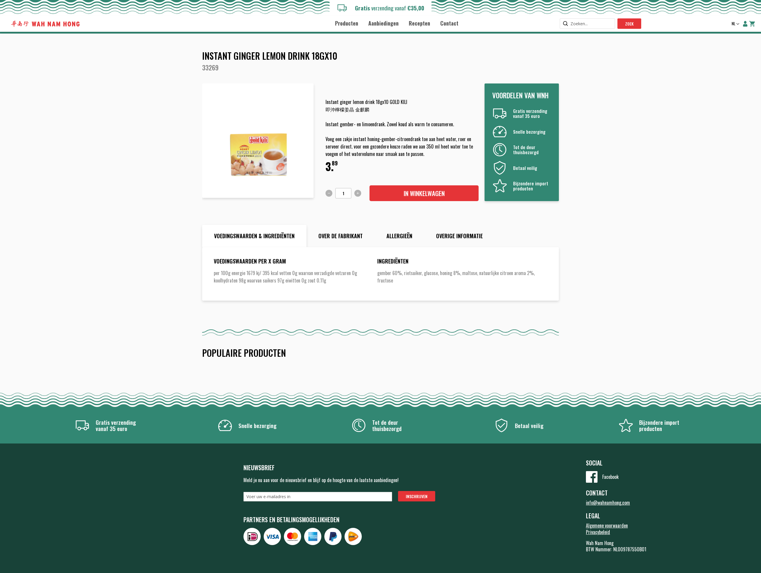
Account (745, 24)
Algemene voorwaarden (607, 525)
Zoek (629, 23)
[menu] (397, 23)
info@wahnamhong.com (608, 502)
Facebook (610, 476)
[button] (734, 24)
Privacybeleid (598, 532)
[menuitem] (346, 23)
